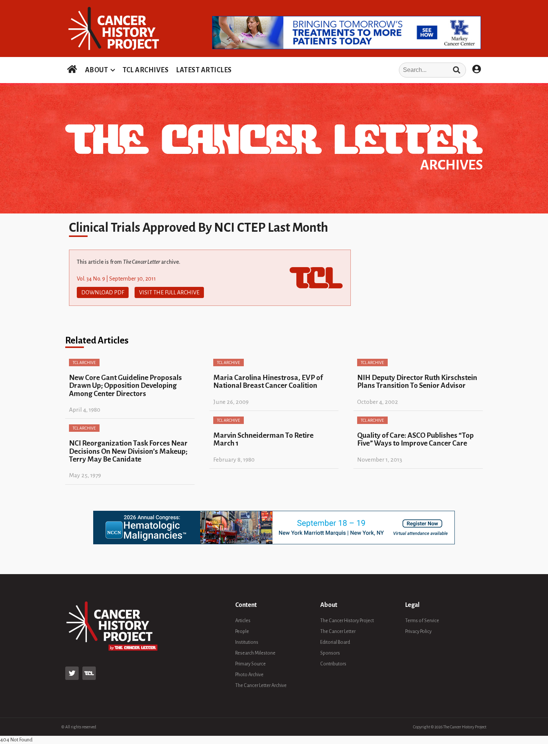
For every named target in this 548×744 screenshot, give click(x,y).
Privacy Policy (418, 631)
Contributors (333, 664)
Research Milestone (255, 653)
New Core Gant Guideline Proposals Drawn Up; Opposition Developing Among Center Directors (125, 386)
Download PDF (102, 292)
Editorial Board (335, 642)
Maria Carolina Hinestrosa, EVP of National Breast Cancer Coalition (268, 381)
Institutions (246, 642)
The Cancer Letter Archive (261, 685)
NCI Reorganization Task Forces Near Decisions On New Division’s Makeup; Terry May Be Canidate (128, 451)
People (242, 631)
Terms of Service (422, 620)
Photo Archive (249, 674)
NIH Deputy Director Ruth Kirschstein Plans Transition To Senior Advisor (417, 381)
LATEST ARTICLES (204, 70)
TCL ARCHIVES (146, 70)
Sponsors (330, 653)
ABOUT (96, 70)
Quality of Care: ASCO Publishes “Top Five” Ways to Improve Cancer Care (415, 439)
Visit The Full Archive (169, 292)
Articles (243, 620)
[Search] (456, 70)
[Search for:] (351, 70)
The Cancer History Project (347, 620)
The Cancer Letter (338, 631)
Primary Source (250, 664)
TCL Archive (84, 362)
